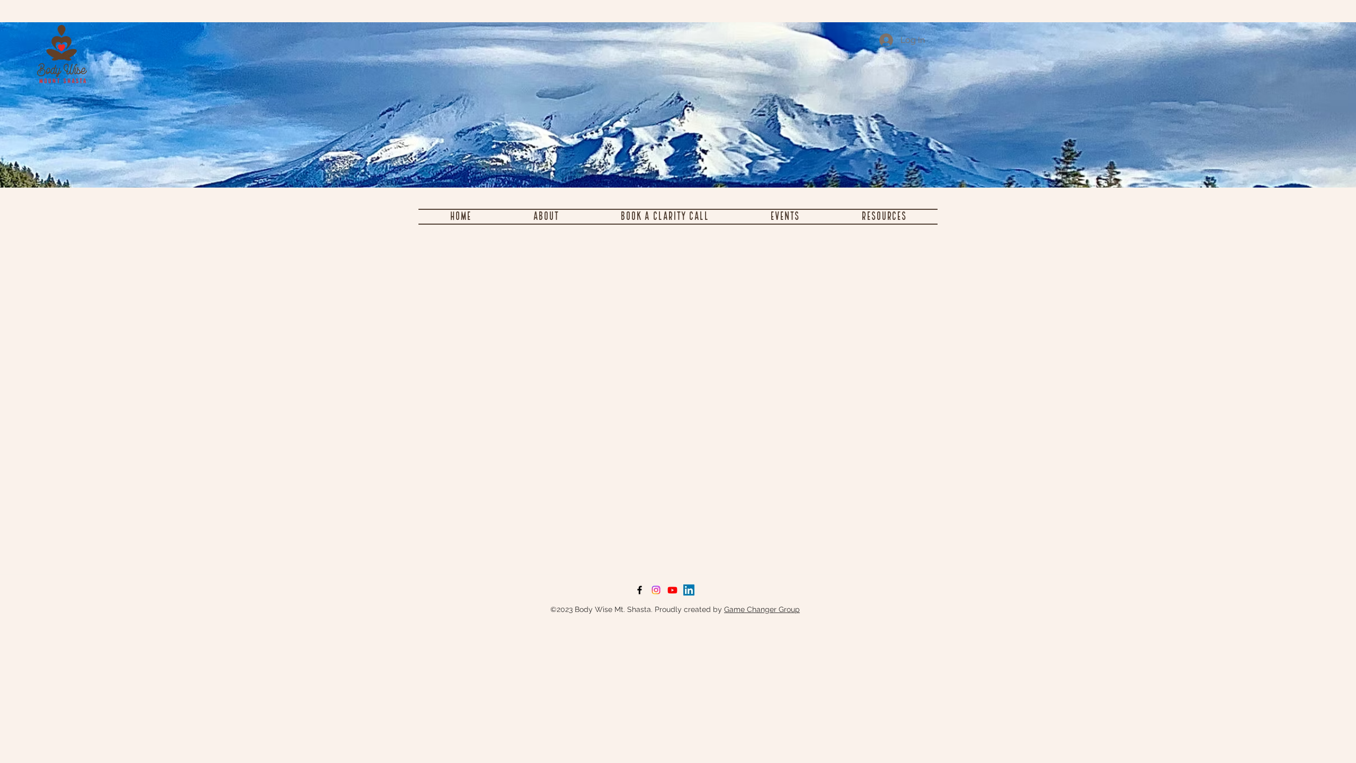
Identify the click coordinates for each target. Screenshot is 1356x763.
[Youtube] (672, 590)
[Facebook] (639, 590)
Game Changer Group (762, 609)
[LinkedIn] (688, 590)
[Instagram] (656, 590)
